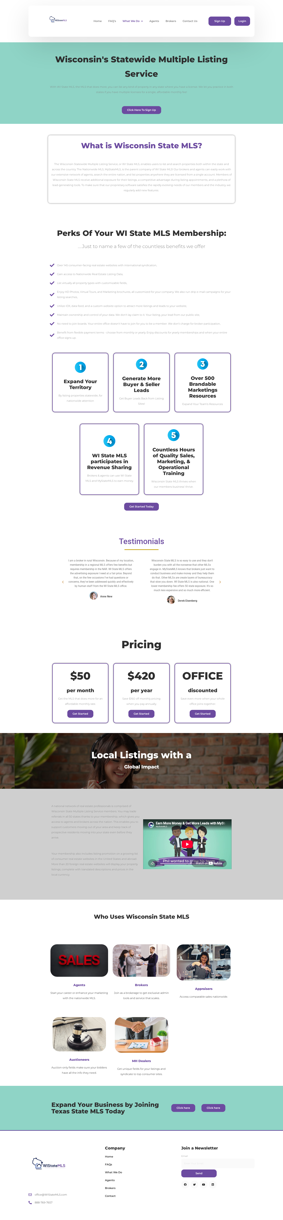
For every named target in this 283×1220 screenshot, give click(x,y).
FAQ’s (112, 21)
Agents (154, 21)
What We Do (131, 21)
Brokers (171, 21)
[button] (63, 582)
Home (98, 21)
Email (184, 1156)
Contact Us (190, 21)
